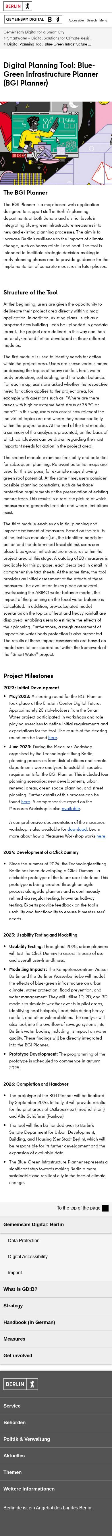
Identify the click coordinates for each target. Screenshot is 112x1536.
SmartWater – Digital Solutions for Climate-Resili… (49, 38)
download (77, 829)
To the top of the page (79, 1208)
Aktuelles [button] (14, 1455)
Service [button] (11, 1406)
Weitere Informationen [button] (29, 1489)
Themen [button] (12, 1472)
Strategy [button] (13, 1306)
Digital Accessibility (28, 1256)
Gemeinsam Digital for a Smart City (33, 32)
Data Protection (24, 1240)
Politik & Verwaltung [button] (26, 1439)
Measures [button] (14, 1339)
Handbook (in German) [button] (29, 1322)
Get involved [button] (17, 1355)
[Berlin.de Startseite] (20, 1384)
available (71, 808)
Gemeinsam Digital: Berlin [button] (33, 1224)
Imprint (15, 1272)
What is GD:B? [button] (20, 1289)
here (52, 737)
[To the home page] (33, 20)
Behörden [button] (14, 1422)
